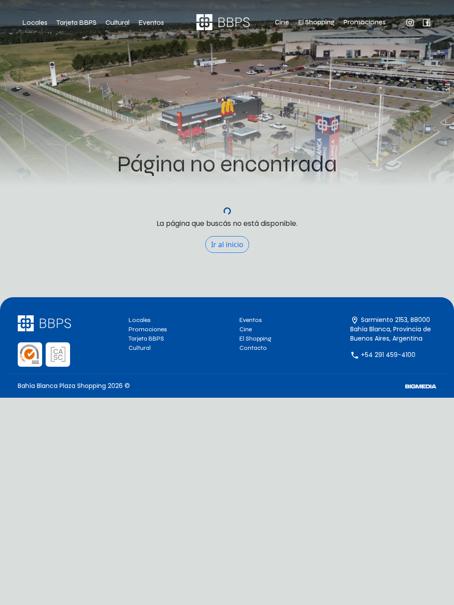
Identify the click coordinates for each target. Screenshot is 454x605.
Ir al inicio (227, 244)
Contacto (253, 348)
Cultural (117, 22)
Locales (34, 22)
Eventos (151, 22)
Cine (282, 22)
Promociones (365, 22)
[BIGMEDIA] (420, 386)
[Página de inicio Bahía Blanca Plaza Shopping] (223, 22)
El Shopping (316, 22)
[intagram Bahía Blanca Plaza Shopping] (405, 22)
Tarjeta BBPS (76, 22)
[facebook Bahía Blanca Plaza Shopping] (421, 22)
